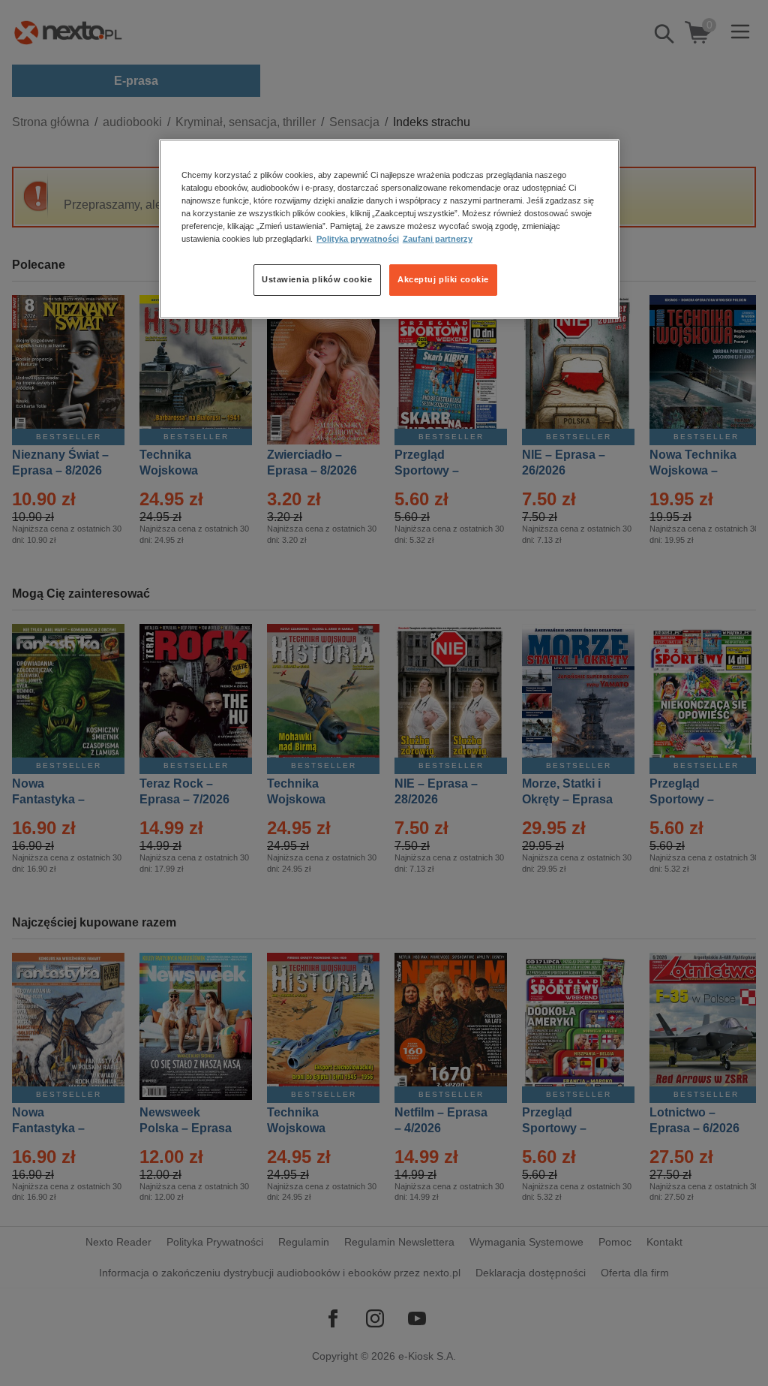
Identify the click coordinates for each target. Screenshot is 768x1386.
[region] (389, 229)
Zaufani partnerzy (437, 238)
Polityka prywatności (357, 238)
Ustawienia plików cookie (317, 279)
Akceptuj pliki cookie (443, 279)
